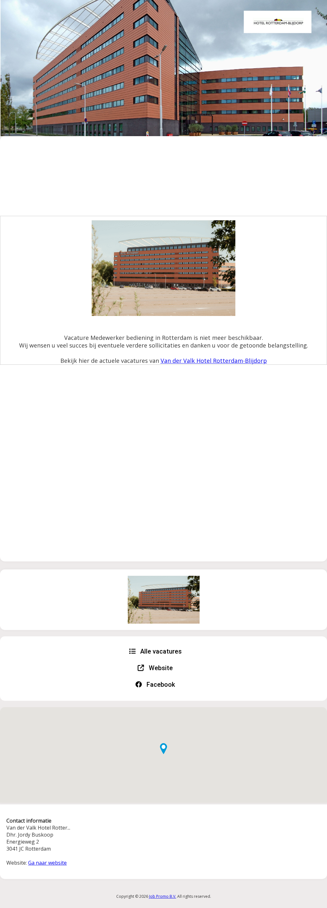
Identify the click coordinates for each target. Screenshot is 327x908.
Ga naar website (47, 862)
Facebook (160, 684)
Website (160, 668)
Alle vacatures (160, 651)
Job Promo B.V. (162, 896)
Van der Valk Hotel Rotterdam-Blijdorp (214, 360)
